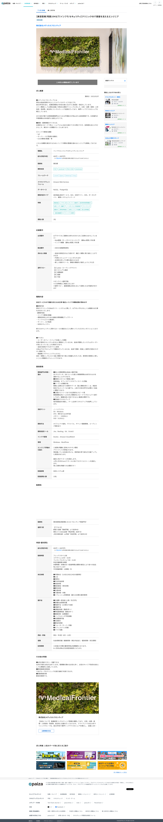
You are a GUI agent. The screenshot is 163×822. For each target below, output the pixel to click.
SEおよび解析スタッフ (112, 138)
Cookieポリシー (60, 821)
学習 (49, 798)
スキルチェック (58, 798)
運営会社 (30, 821)
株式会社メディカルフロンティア (48, 25)
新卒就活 (72, 794)
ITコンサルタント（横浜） (113, 97)
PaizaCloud (97, 803)
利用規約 (38, 821)
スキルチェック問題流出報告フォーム (84, 815)
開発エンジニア (110, 124)
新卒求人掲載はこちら (92, 811)
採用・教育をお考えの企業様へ (57, 811)
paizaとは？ (81, 3)
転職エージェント (83, 794)
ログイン (155, 5)
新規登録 (159, 5)
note (77, 803)
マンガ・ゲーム (70, 798)
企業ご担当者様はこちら (145, 3)
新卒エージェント (99, 794)
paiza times (67, 803)
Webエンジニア (110, 111)
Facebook (60, 807)
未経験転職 (63, 794)
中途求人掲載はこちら (75, 811)
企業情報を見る (46, 731)
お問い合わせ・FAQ (64, 815)
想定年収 (59, 158)
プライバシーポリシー (48, 821)
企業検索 (112, 794)
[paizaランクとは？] (125, 80)
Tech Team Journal (53, 803)
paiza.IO (86, 803)
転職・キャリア (52, 794)
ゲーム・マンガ (64, 3)
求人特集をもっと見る (120, 772)
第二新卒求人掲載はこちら (110, 811)
